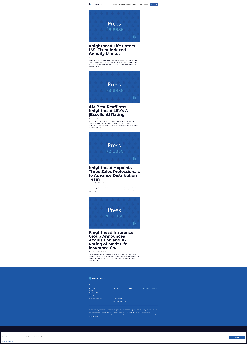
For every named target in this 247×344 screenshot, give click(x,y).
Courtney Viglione (94, 57)
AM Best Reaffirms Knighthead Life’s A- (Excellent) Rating (109, 110)
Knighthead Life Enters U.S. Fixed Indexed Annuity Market (112, 50)
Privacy (13, 341)
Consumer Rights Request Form (119, 301)
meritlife (92, 118)
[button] (244, 334)
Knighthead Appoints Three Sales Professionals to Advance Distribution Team (114, 173)
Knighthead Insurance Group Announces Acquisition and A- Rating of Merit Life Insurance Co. (111, 240)
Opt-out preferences (6, 341)
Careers (130, 291)
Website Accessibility (117, 298)
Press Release (108, 57)
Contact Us (131, 288)
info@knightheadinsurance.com (96, 298)
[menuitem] (115, 4)
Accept (237, 337)
